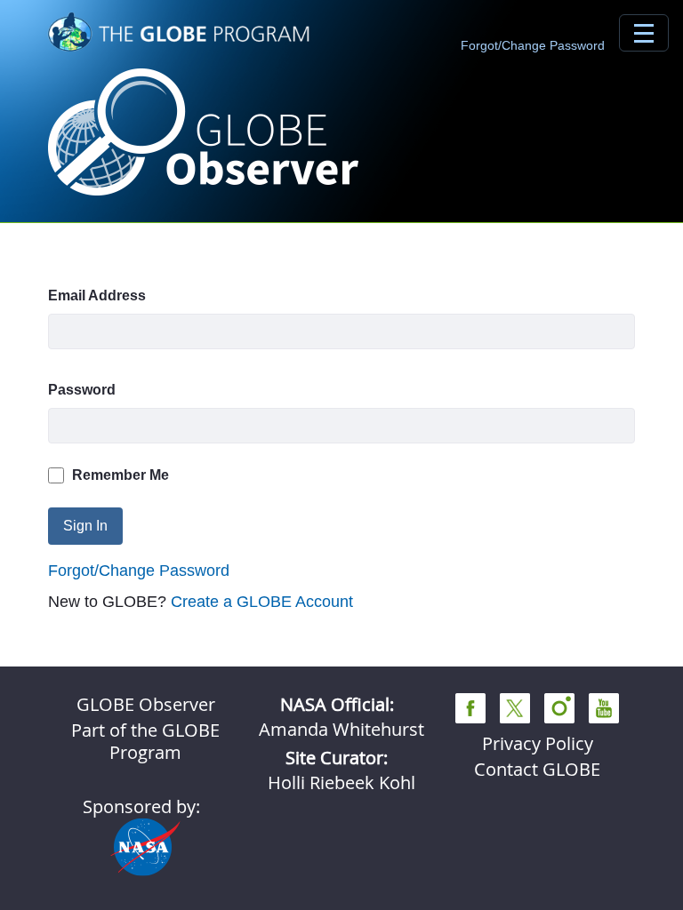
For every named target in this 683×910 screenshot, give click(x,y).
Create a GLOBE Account (262, 602)
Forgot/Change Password (533, 45)
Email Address (97, 295)
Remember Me (120, 475)
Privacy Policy (537, 743)
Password (82, 389)
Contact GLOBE (537, 769)
